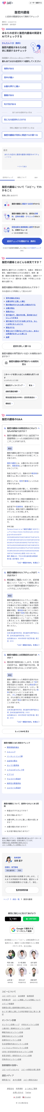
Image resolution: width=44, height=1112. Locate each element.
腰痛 (26, 481)
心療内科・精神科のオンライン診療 (16, 1028)
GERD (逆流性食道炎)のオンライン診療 (17, 1052)
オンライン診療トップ (10, 1024)
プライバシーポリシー (17, 58)
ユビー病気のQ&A (30, 1080)
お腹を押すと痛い (12, 86)
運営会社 (10, 1089)
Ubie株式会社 (23, 1103)
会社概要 (21, 996)
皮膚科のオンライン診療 (11, 1040)
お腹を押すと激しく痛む (15, 301)
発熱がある (9, 68)
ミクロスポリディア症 (15, 770)
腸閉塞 (20, 610)
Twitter (28, 1092)
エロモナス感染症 (14, 788)
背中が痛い (9, 77)
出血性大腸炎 (12, 761)
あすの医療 (17, 1080)
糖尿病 (34, 473)
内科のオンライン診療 (30, 1024)
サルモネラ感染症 (14, 779)
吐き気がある (10, 104)
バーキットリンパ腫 (15, 756)
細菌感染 (15, 466)
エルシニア (11, 752)
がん (14, 695)
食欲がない (10, 311)
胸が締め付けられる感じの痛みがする (21, 305)
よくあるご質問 (31, 1089)
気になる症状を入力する (15, 119)
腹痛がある (9, 95)
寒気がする (10, 327)
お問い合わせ (18, 1092)
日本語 (17, 1097)
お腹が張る (10, 308)
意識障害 (19, 507)
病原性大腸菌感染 (14, 783)
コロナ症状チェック (34, 248)
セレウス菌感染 (13, 765)
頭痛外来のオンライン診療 (12, 1036)
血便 (7, 337)
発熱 (21, 481)
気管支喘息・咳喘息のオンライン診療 (17, 1056)
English (26, 1097)
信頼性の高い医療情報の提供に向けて (15, 843)
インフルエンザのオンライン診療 (15, 1048)
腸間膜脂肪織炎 (13, 747)
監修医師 (30, 996)
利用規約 (5, 58)
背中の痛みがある (13, 298)
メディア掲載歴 (8, 1004)
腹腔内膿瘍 (11, 463)
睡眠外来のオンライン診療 (12, 1032)
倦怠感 (32, 685)
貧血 (19, 700)
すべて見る (28, 946)
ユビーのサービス (9, 996)
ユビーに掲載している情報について (14, 845)
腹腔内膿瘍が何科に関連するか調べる (21, 135)
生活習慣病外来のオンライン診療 (15, 1044)
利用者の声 (6, 1000)
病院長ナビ (6, 1080)
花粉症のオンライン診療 (11, 1059)
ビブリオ (10, 774)
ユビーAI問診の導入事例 (30, 1070)
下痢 (35, 682)
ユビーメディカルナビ (10, 1070)
